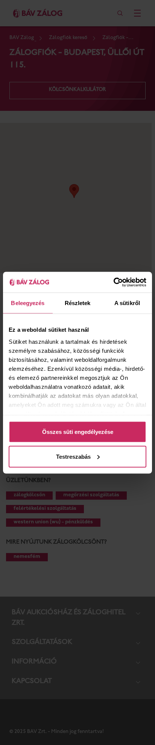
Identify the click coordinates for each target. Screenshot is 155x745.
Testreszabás (73, 456)
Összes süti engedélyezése (77, 432)
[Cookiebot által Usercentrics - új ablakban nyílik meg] (113, 282)
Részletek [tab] (78, 303)
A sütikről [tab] (127, 303)
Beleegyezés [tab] (27, 303)
